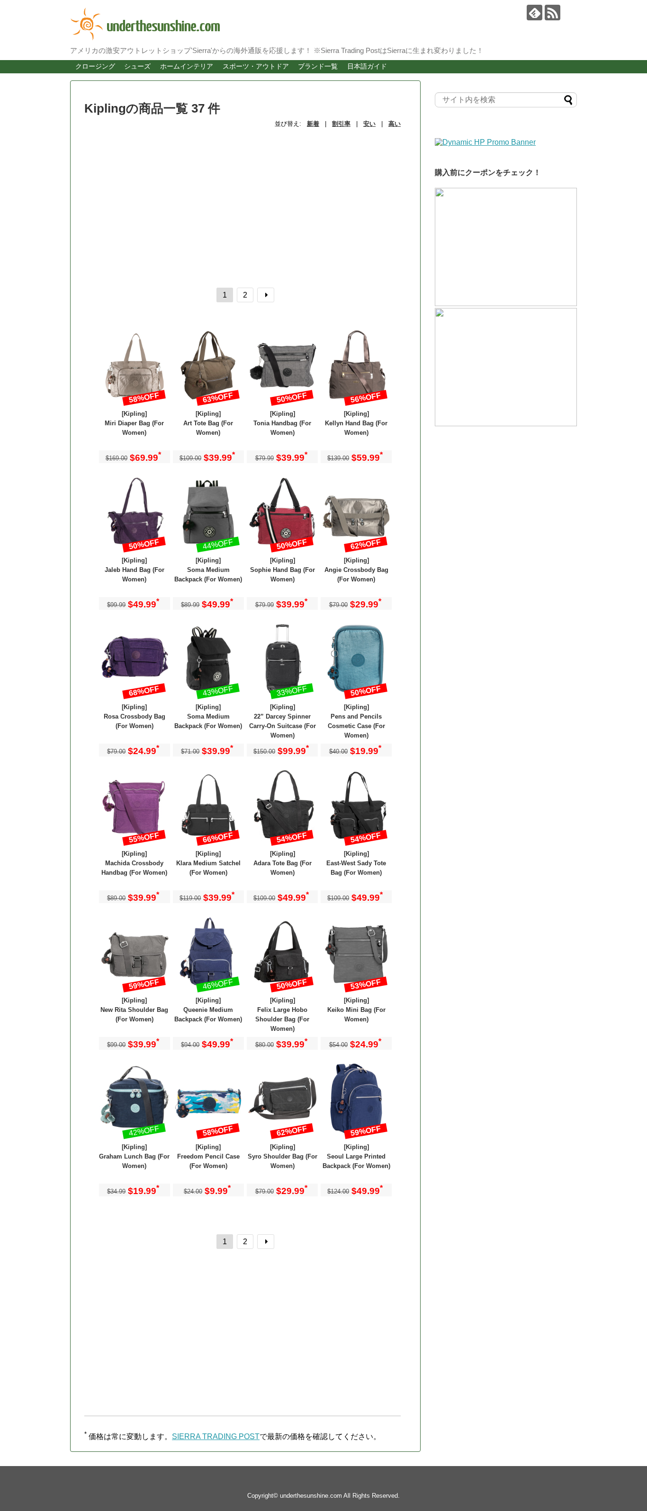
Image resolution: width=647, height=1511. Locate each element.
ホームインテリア (186, 66)
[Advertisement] (245, 202)
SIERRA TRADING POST (216, 1436)
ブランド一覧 (318, 66)
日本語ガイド (367, 66)
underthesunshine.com (311, 1495)
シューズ (137, 66)
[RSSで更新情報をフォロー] (552, 12)
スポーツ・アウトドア (256, 66)
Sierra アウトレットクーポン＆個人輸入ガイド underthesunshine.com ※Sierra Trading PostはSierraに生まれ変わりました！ (316, 24)
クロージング (95, 66)
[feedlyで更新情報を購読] (534, 12)
